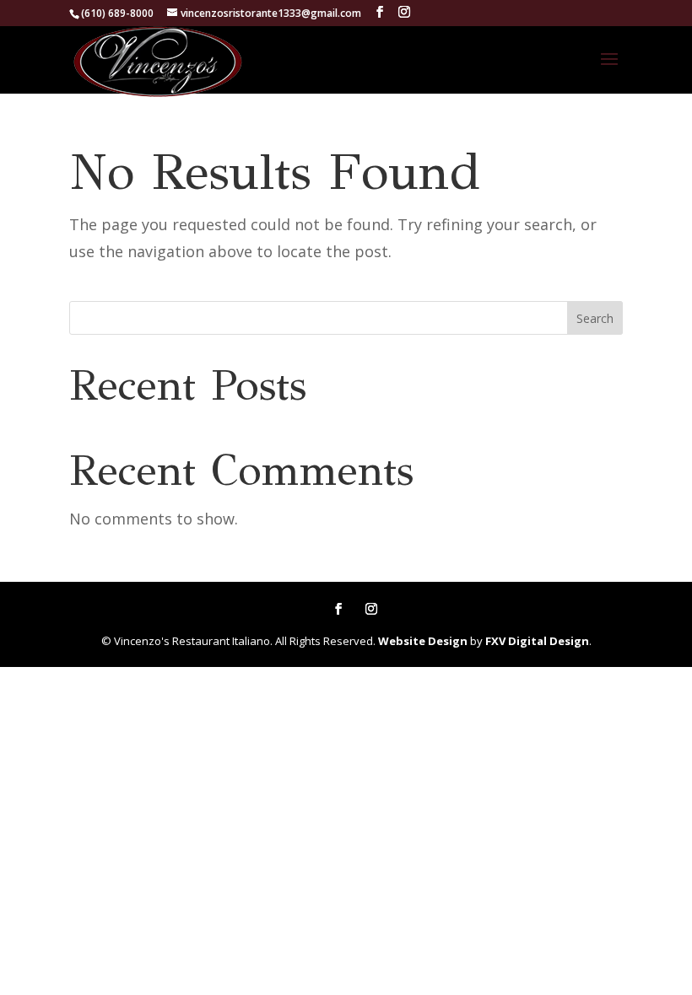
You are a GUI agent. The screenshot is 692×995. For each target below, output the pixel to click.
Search (595, 318)
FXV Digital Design (537, 640)
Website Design (423, 640)
